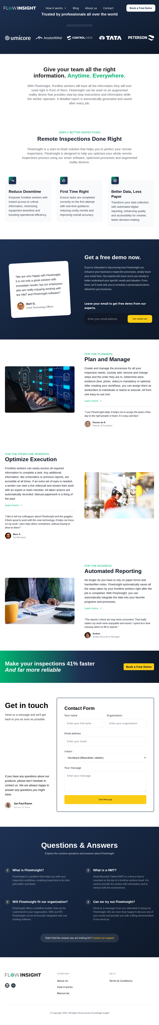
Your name (70, 715)
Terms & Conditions (120, 981)
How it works (65, 987)
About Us (62, 981)
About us (91, 8)
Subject (68, 751)
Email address (72, 733)
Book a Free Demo (141, 8)
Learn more (91, 401)
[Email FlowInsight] (13, 985)
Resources (63, 993)
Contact (108, 8)
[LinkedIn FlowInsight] (7, 985)
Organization (114, 715)
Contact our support (103, 938)
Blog (76, 8)
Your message (72, 768)
